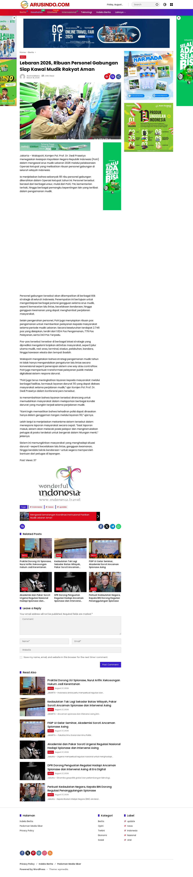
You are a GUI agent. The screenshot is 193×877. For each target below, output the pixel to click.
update (63, 507)
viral (129, 839)
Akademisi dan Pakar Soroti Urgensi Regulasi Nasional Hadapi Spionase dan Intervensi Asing (35, 598)
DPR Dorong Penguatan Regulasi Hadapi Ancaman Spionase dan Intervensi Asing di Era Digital (69, 598)
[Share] (118, 76)
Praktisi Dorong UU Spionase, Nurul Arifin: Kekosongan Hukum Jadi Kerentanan (35, 564)
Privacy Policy (27, 830)
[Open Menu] (171, 4)
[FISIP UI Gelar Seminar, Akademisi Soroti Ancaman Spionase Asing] (105, 548)
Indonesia (37, 507)
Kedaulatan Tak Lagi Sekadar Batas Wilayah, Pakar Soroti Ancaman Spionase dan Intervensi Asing (67, 564)
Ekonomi (102, 835)
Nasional (131, 835)
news (50, 507)
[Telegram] (112, 526)
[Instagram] (44, 853)
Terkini (101, 830)
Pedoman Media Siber (31, 825)
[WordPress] (38, 853)
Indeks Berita (26, 821)
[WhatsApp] (118, 526)
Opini (100, 825)
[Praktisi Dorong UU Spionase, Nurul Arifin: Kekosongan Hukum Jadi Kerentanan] (36, 548)
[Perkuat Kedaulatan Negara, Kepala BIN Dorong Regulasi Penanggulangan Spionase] (105, 582)
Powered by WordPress (32, 869)
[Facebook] (100, 526)
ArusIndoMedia (33, 76)
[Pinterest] (33, 853)
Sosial (101, 839)
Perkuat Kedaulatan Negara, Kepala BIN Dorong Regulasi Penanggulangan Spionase (104, 598)
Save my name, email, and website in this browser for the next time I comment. (66, 657)
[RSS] (50, 853)
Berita (23, 57)
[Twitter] (106, 526)
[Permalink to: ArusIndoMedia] (23, 76)
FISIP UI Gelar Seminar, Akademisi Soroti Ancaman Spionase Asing (104, 564)
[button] (157, 4)
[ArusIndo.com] (60, 4)
